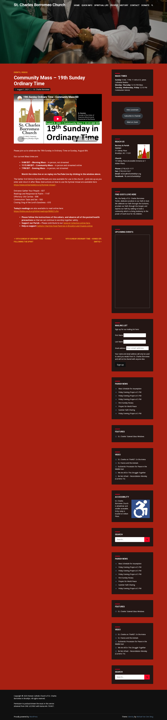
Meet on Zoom (132, 122)
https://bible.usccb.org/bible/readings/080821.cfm (36, 211)
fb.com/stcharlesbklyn (133, 176)
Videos (24, 72)
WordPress (33, 717)
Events (17, 72)
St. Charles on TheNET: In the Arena (132, 459)
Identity (131, 717)
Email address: (120, 348)
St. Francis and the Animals (128, 463)
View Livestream (132, 110)
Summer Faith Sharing (126, 410)
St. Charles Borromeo (41, 89)
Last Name (119, 342)
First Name (119, 335)
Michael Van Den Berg (145, 717)
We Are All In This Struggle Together (132, 473)
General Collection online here (76, 223)
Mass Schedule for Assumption (129, 389)
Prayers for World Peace (127, 406)
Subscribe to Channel (132, 116)
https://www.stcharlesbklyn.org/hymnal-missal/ (35, 185)
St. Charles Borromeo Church (39, 4)
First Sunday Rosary (125, 403)
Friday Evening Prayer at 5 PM (129, 392)
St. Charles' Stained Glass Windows (131, 436)
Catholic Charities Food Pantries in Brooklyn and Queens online (65, 226)
